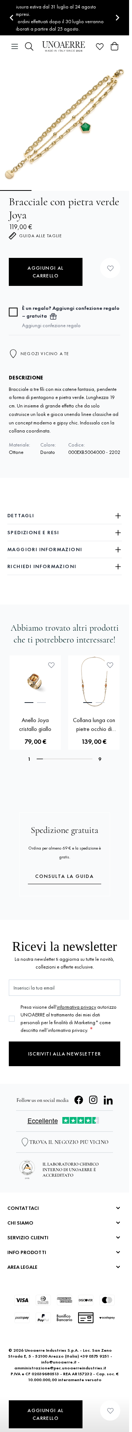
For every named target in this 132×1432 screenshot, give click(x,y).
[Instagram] (93, 1100)
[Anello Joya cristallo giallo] (35, 681)
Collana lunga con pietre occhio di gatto (94, 724)
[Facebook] (78, 1100)
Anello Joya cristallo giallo (35, 724)
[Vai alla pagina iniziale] (64, 46)
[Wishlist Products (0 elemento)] (100, 46)
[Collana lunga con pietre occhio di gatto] (94, 681)
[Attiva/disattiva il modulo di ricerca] (29, 46)
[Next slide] (117, 18)
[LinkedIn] (108, 1100)
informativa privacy (76, 1007)
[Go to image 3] (81, 190)
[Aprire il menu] (14, 46)
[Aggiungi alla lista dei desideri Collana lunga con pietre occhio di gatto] (110, 665)
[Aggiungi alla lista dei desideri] (110, 268)
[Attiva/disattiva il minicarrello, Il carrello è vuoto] (114, 46)
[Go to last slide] (12, 18)
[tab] (29, 702)
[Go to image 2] (48, 190)
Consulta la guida (64, 876)
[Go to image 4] (114, 190)
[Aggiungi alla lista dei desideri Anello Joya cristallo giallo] (51, 665)
